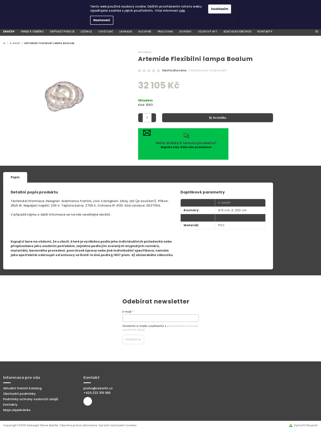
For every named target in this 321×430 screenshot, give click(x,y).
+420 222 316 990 (97, 393)
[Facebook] (87, 401)
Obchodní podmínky (19, 394)
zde (182, 10)
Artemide (145, 52)
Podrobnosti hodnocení (207, 70)
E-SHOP (224, 203)
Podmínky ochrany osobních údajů (30, 399)
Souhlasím (219, 9)
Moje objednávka (17, 410)
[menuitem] (9, 31)
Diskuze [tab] (74, 177)
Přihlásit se (133, 339)
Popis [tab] (15, 177)
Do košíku (219, 118)
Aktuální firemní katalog (22, 388)
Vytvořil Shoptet (306, 425)
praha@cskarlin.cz (98, 388)
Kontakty (10, 404)
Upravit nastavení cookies (118, 425)
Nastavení (101, 20)
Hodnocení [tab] (44, 177)
